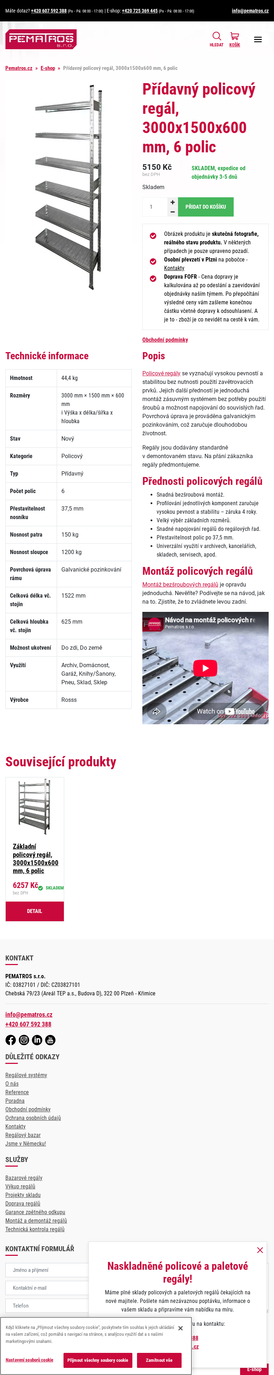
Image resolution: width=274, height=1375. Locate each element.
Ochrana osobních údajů (33, 1118)
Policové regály (161, 373)
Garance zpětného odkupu (35, 1212)
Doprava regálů (22, 1203)
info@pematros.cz (250, 11)
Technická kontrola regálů (35, 1229)
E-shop (48, 68)
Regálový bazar (23, 1135)
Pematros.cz (18, 68)
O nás (12, 1083)
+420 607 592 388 (49, 11)
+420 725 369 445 (140, 11)
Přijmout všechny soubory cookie (97, 1360)
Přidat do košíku (206, 207)
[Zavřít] (180, 1328)
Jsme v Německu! (25, 1143)
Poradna (15, 1100)
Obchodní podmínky (165, 339)
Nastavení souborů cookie (29, 1360)
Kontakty (174, 268)
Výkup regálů (20, 1186)
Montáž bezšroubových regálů (180, 584)
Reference (17, 1092)
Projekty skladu (23, 1195)
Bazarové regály (23, 1177)
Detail (34, 911)
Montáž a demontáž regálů (36, 1220)
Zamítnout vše (159, 1360)
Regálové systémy (26, 1075)
